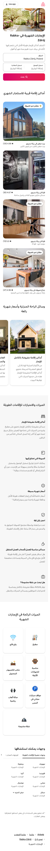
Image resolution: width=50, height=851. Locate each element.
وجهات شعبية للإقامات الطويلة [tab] (33, 755)
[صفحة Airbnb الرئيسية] (43, 4)
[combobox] (24, 58)
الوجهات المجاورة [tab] (11, 755)
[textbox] (34, 68)
